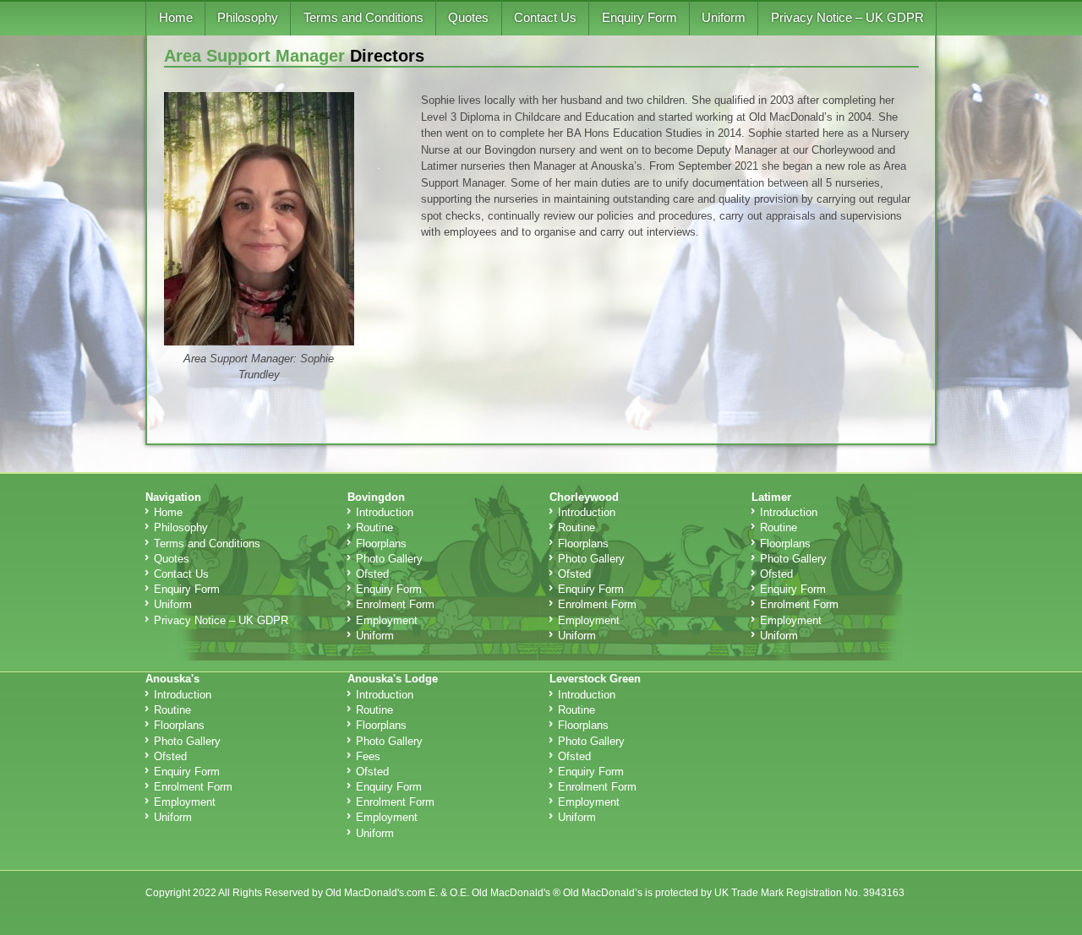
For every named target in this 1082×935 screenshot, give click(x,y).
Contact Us (545, 17)
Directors (387, 55)
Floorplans (381, 543)
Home (176, 17)
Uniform (724, 17)
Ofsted (372, 574)
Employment (387, 620)
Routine (374, 527)
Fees (368, 756)
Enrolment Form (395, 604)
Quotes (468, 17)
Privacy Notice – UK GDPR (847, 17)
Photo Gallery (389, 558)
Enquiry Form (639, 17)
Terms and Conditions (363, 17)
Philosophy (247, 17)
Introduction (384, 512)
